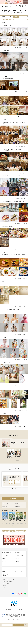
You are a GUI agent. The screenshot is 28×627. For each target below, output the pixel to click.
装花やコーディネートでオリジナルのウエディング (12, 387)
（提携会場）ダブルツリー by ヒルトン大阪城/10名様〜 (13, 201)
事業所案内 (15, 608)
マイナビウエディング (6, 530)
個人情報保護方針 (9, 609)
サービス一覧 (10, 608)
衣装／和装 (4, 337)
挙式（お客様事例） (6, 50)
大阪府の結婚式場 (19, 530)
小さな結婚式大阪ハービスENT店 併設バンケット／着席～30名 (14, 123)
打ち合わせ (4, 413)
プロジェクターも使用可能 (7, 78)
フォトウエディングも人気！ (8, 362)
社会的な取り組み (21, 608)
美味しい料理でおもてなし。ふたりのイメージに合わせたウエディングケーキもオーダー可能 (14, 255)
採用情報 (20, 609)
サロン (3, 94)
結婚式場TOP (12, 530)
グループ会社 (15, 609)
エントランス (4, 283)
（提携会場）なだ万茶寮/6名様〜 (8, 226)
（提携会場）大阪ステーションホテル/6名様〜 (11, 175)
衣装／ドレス (4, 311)
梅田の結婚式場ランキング (17, 531)
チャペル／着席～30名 (6, 25)
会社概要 (5, 608)
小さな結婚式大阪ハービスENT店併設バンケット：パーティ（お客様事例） (13, 150)
